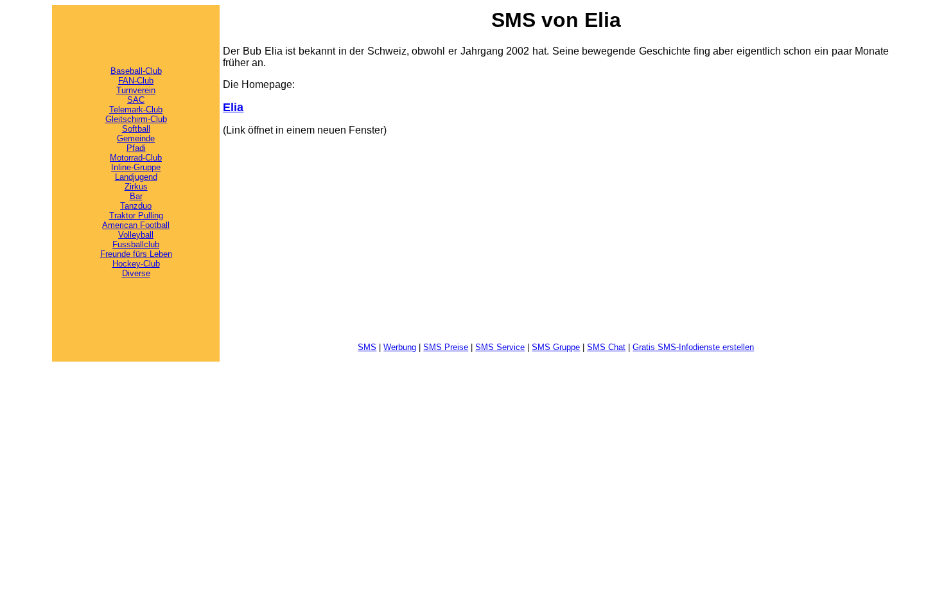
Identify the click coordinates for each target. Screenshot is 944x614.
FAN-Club (135, 80)
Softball (136, 129)
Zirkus (136, 186)
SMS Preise (445, 347)
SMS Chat (606, 347)
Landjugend (136, 177)
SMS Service (500, 347)
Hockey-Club (136, 263)
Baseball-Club (136, 71)
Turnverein (135, 90)
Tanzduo (136, 206)
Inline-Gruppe (136, 167)
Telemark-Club (135, 109)
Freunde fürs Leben (136, 254)
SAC (135, 100)
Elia (233, 107)
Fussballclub (135, 244)
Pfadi (136, 148)
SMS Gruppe (556, 347)
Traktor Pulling (136, 215)
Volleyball (135, 235)
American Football (136, 225)
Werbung (399, 347)
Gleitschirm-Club (136, 119)
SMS (367, 347)
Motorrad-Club (136, 157)
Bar (136, 196)
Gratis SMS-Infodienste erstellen (693, 347)
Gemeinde (136, 138)
